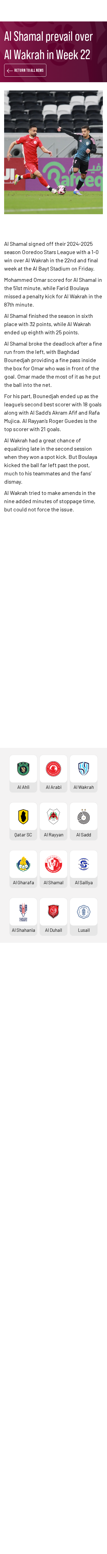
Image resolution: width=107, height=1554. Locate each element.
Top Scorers (17, 1021)
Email (76, 794)
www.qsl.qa (60, 1534)
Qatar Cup (15, 1163)
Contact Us (16, 1482)
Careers (13, 1421)
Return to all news (29, 70)
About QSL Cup (20, 1279)
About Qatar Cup (21, 1199)
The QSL (13, 1393)
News (10, 1322)
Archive (13, 1031)
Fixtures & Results (23, 1003)
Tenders (13, 1411)
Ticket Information (24, 1058)
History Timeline (22, 1049)
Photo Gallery (19, 1332)
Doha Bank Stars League (30, 994)
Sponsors (15, 1076)
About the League (23, 1040)
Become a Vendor (23, 1439)
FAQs (10, 1491)
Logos (11, 1368)
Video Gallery (18, 1341)
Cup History (17, 1190)
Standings (15, 1012)
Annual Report (19, 1430)
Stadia (12, 1067)
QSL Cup (13, 1233)
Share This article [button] (38, 760)
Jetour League (20, 1101)
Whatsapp (81, 778)
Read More (23, 629)
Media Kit (14, 1350)
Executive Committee (27, 1402)
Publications (18, 1458)
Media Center (18, 1359)
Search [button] (83, 10)
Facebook (31, 778)
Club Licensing (20, 1448)
